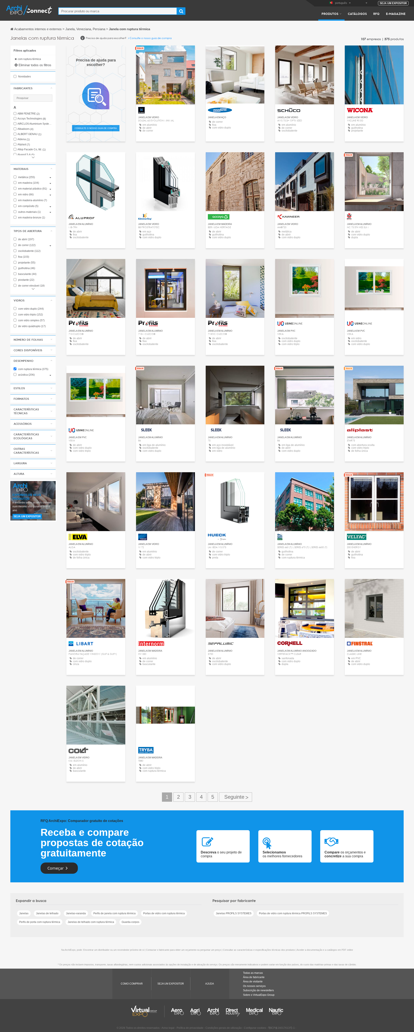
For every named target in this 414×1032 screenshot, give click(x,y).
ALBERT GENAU (29, 134)
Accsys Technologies (31, 118)
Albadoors (25, 129)
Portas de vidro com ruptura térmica (164, 913)
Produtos (329, 14)
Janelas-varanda (76, 913)
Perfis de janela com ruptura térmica (114, 913)
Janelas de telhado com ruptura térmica (91, 922)
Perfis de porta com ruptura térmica (39, 922)
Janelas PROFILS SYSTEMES (233, 913)
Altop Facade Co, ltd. (31, 149)
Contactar (165, 53)
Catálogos (357, 14)
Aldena (23, 139)
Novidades (24, 76)
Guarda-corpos (130, 922)
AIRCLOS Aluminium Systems (34, 123)
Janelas (23, 913)
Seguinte (235, 797)
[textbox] (117, 11)
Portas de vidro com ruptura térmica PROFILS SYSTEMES (293, 913)
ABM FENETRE (28, 113)
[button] (33, 88)
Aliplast (23, 144)
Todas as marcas (253, 972)
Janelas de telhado (47, 913)
